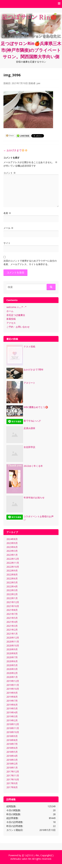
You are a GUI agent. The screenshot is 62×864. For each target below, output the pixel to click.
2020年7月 (12, 657)
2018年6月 (12, 747)
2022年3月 (12, 590)
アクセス (11, 322)
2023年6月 (12, 547)
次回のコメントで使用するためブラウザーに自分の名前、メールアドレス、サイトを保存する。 (30, 262)
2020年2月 (12, 673)
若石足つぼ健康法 (15, 315)
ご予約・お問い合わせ (18, 326)
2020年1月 (12, 677)
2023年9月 (12, 543)
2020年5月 (12, 665)
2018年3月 (12, 759)
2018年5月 (12, 751)
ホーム (9, 311)
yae (38, 83)
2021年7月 (12, 613)
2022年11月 (12, 562)
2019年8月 (12, 696)
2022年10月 (12, 566)
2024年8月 (12, 539)
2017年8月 (12, 787)
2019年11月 (12, 684)
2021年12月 (12, 602)
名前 (7, 213)
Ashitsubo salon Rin (20, 858)
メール (8, 227)
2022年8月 (12, 574)
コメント (9, 172)
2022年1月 (12, 598)
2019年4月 (12, 712)
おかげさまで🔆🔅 (15, 150)
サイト (6, 243)
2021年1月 (12, 633)
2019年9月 (12, 692)
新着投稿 (11, 318)
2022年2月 (12, 594)
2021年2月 (12, 629)
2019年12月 (12, 681)
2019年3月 (12, 716)
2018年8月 (12, 740)
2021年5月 (12, 617)
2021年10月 (12, 606)
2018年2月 (12, 763)
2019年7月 (12, 700)
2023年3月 (12, 550)
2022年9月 (12, 570)
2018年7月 (12, 743)
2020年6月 (12, 661)
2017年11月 (12, 775)
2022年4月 (12, 586)
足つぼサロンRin (30, 855)
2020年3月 (12, 669)
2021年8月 (12, 609)
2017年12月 (12, 771)
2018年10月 (12, 732)
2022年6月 (12, 578)
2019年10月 (12, 688)
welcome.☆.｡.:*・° (16, 307)
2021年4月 (12, 621)
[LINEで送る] (23, 135)
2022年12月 (12, 558)
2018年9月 (12, 736)
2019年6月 (12, 704)
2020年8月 (12, 653)
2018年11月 (12, 728)
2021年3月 (12, 625)
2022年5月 (12, 582)
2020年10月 (12, 645)
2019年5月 (12, 708)
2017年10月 (12, 779)
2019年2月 (12, 720)
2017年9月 (12, 783)
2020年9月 (12, 649)
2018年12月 (12, 724)
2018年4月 (12, 755)
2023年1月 (12, 554)
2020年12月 (12, 637)
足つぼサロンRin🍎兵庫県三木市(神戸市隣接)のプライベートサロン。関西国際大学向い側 (31, 49)
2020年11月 (12, 641)
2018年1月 (12, 767)
